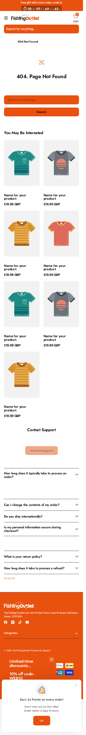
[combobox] (41, 29)
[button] (6, 18)
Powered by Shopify (40, 650)
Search (41, 112)
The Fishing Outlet (21, 650)
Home (8, 41)
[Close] (51, 659)
